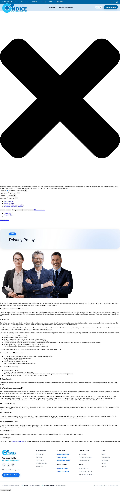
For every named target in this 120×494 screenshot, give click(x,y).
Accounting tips (84, 468)
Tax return (82, 454)
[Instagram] (117, 2)
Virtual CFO (39, 466)
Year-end (39, 457)
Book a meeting (111, 7)
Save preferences (28, 210)
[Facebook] (111, 2)
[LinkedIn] (114, 2)
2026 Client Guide (12, 475)
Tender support (62, 457)
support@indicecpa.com (23, 2)
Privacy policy (103, 485)
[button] (60, 98)
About (103, 454)
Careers (104, 463)
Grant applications (63, 454)
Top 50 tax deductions (86, 474)
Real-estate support (85, 457)
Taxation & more (41, 463)
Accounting (39, 454)
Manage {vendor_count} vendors (14, 205)
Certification (40, 460)
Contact (104, 466)
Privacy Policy (8, 215)
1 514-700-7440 (8, 2)
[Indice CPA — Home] (14, 7)
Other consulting (84, 460)
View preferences (17, 210)
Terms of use (114, 485)
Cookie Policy (8, 213)
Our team (105, 460)
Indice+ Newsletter (66, 7)
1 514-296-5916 (61, 485)
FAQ (95, 485)
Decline (8, 210)
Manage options (8, 201)
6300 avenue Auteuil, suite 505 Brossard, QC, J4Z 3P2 (48, 2)
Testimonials (106, 457)
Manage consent (5, 490)
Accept (3, 210)
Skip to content (4, 220)
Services (52, 7)
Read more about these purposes (13, 206)
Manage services (9, 203)
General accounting (85, 471)
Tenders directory (63, 471)
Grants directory (62, 468)
